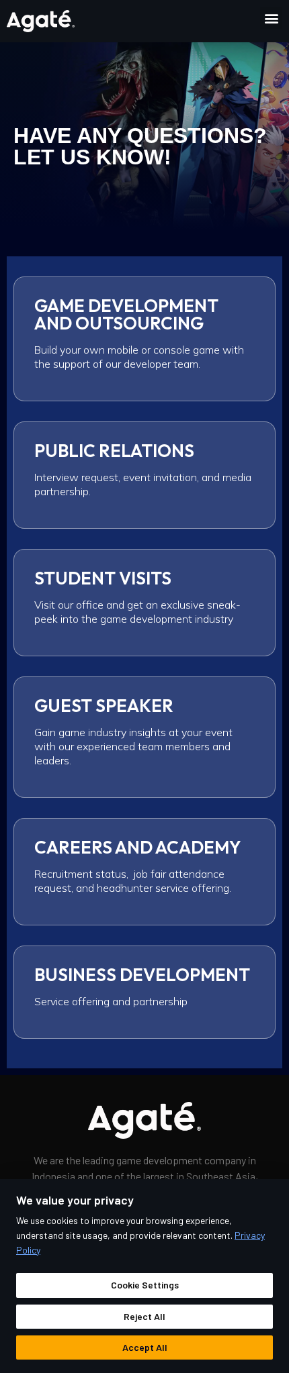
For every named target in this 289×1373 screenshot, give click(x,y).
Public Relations (114, 451)
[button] (271, 18)
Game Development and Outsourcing (126, 314)
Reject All (144, 1316)
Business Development (142, 975)
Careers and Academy (137, 847)
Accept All (144, 1347)
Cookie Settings (145, 1284)
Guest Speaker (103, 706)
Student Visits (102, 578)
